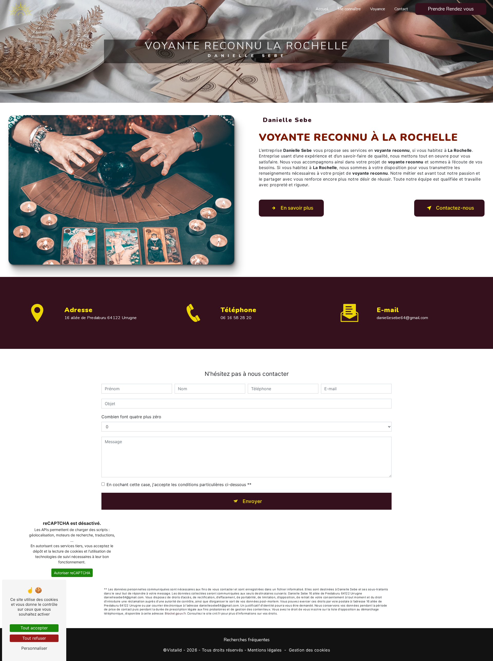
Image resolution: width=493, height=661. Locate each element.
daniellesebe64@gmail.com (402, 318)
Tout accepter (34, 627)
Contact (401, 9)
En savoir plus (297, 208)
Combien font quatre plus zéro (131, 416)
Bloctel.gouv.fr (175, 613)
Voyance (377, 9)
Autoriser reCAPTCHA (72, 573)
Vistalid (174, 650)
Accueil (322, 9)
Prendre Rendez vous (451, 9)
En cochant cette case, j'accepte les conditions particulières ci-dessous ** (179, 484)
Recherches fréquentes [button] (247, 640)
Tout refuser (34, 638)
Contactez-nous (455, 208)
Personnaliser (34, 648)
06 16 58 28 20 (236, 318)
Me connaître (349, 9)
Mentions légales (264, 650)
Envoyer (252, 501)
